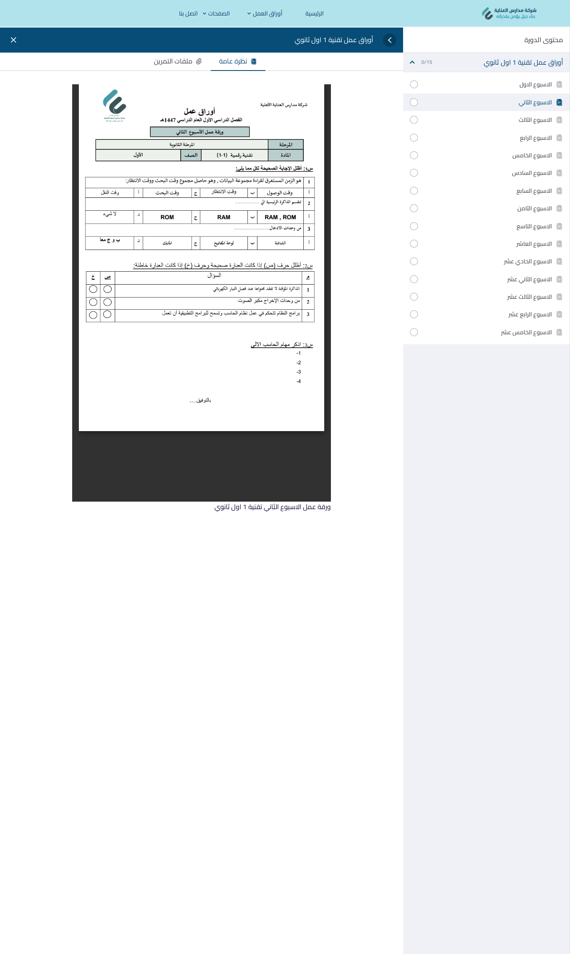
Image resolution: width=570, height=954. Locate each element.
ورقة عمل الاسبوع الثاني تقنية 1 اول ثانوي (272, 506)
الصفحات (219, 13)
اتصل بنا (188, 13)
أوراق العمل (267, 13)
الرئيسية (314, 13)
